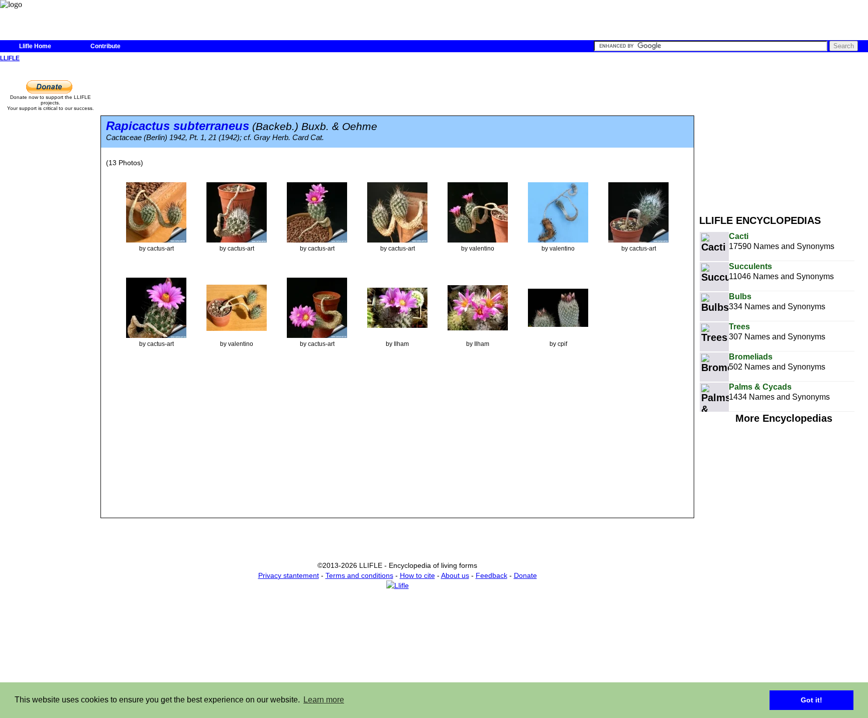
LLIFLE (10, 58)
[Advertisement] (783, 134)
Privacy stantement (288, 575)
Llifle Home (35, 46)
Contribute (105, 46)
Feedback (491, 575)
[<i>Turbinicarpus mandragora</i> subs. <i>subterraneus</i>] (156, 211)
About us (455, 575)
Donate (525, 575)
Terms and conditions (359, 575)
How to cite (417, 575)
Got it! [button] (811, 700)
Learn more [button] (323, 699)
